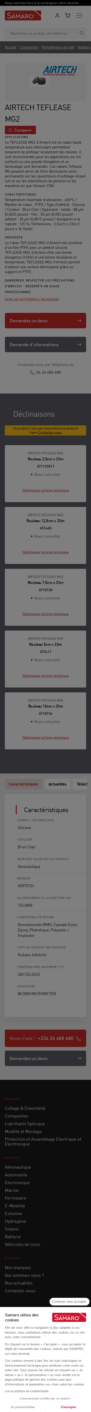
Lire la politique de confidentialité (27, 1391)
